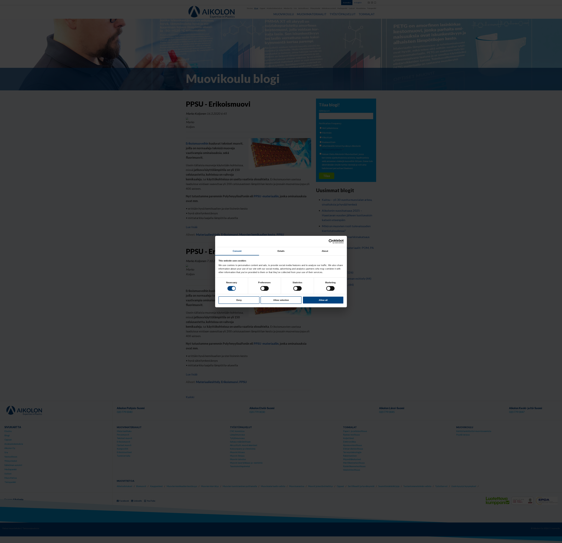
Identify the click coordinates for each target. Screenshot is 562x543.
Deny (239, 300)
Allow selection (281, 300)
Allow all (323, 300)
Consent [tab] (237, 251)
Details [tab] (281, 251)
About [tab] (325, 251)
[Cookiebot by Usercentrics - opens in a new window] (331, 241)
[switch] (264, 288)
